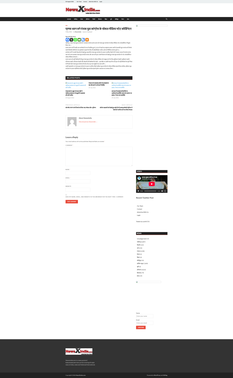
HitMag (165, 375)
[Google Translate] (83, 40)
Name (68, 169)
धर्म (138, 248)
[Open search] (166, 19)
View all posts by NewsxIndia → (88, 122)
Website (68, 186)
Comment (69, 145)
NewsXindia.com (81, 375)
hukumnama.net (71, 362)
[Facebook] (67, 40)
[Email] (79, 40)
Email (68, 178)
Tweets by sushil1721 (143, 221)
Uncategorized (141, 239)
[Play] (138, 191)
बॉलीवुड (116, 19)
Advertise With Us (93, 1)
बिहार (106, 19)
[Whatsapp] (75, 40)
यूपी (111, 19)
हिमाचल (100, 19)
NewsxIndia (78, 32)
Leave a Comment (87, 32)
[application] (151, 184)
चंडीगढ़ (75, 19)
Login (100, 1)
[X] (71, 40)
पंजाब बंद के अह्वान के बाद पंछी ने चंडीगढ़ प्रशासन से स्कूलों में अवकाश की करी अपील (75, 93)
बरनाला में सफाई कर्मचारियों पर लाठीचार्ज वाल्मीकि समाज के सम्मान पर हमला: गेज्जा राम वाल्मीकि (122, 93)
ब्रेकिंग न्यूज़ (140, 263)
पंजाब (81, 19)
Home (69, 19)
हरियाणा (87, 19)
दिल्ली (94, 19)
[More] (87, 40)
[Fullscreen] (165, 191)
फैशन (123, 19)
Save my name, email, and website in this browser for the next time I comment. (95, 197)
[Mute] (162, 191)
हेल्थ (128, 19)
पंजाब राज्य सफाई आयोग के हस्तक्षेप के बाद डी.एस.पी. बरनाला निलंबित (99, 84)
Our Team (79, 1)
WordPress (157, 375)
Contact (85, 1)
